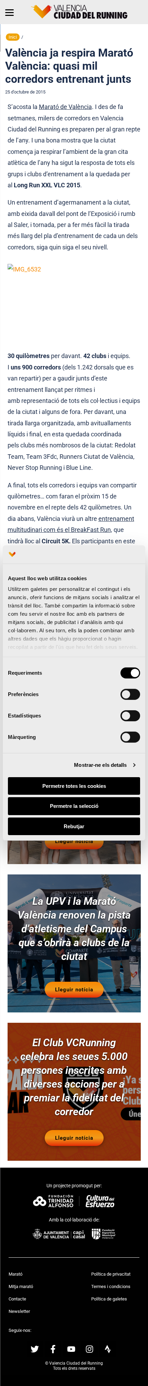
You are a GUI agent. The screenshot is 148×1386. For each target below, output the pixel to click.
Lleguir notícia (74, 841)
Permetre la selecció (74, 806)
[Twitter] (35, 1349)
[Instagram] (89, 1349)
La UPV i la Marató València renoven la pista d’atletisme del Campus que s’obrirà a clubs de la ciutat (74, 928)
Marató (15, 1274)
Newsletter (19, 1311)
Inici (13, 37)
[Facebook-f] (53, 1349)
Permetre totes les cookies (74, 786)
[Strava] (107, 1349)
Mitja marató (21, 1286)
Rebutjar (74, 826)
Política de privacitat (110, 1274)
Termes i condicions (110, 1286)
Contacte (17, 1298)
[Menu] (9, 12)
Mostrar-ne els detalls (100, 765)
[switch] (130, 694)
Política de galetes (109, 1298)
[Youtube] (71, 1349)
